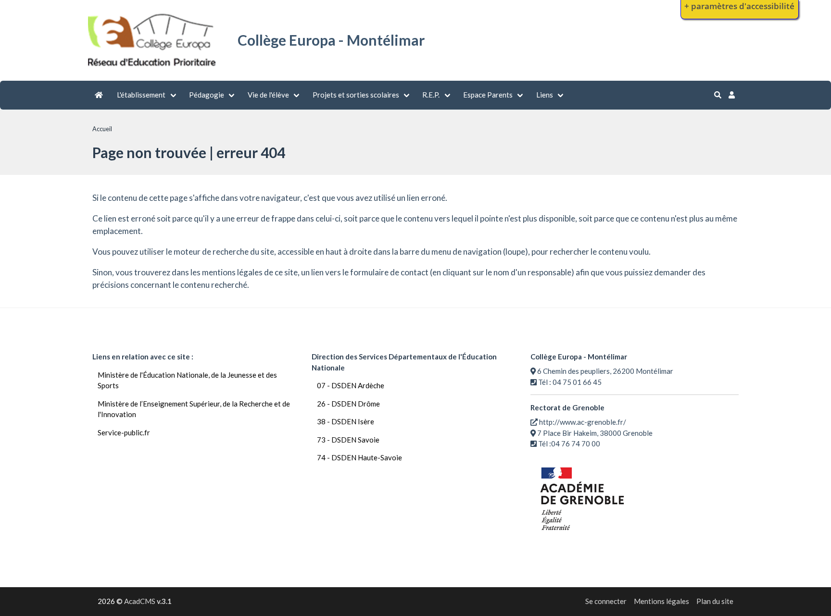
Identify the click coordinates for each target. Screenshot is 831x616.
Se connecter (606, 601)
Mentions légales (661, 601)
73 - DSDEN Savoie (348, 439)
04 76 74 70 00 (575, 443)
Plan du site (714, 601)
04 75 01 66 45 (577, 382)
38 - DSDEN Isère (345, 421)
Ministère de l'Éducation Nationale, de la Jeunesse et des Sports (187, 380)
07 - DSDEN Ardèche (350, 385)
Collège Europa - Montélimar (331, 40)
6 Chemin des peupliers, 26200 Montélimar (605, 371)
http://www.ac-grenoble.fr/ (582, 422)
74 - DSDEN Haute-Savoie (359, 457)
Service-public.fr (124, 432)
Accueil (102, 129)
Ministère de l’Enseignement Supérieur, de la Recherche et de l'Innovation (194, 409)
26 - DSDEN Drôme (348, 403)
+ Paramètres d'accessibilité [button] (739, 6)
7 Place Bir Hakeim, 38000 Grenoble (595, 433)
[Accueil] (153, 67)
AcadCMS (148, 601)
